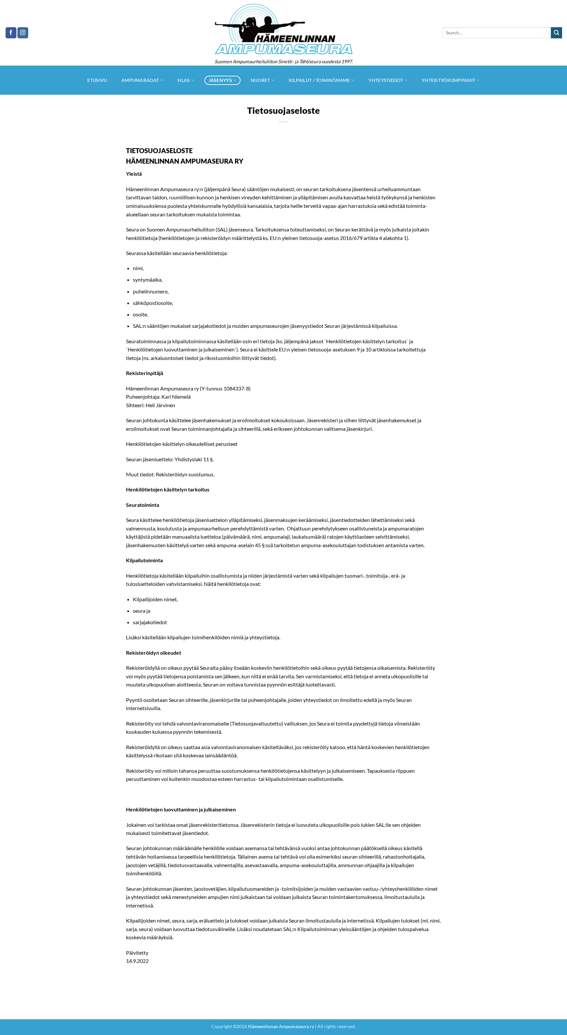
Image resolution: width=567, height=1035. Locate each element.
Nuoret (260, 80)
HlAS (184, 80)
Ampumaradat (140, 80)
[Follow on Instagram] (22, 32)
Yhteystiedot (385, 80)
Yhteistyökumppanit (448, 80)
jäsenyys (220, 80)
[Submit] (556, 32)
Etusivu (97, 80)
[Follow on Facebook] (11, 32)
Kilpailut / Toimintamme (319, 80)
